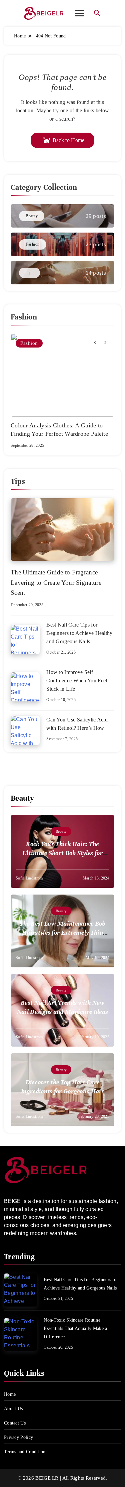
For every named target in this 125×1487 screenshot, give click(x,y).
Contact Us (15, 1423)
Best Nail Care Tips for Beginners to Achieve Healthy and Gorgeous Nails (79, 633)
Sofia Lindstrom (29, 878)
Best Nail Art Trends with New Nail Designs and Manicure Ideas (62, 1007)
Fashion (29, 343)
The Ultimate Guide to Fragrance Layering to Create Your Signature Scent (56, 582)
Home (10, 1394)
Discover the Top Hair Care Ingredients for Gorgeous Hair (62, 1086)
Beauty (61, 831)
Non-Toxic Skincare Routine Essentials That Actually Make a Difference (75, 1328)
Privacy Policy (18, 1437)
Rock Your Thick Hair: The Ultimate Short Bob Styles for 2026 (62, 853)
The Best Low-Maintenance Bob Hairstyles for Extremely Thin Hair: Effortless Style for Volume (62, 932)
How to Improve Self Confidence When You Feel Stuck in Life (76, 680)
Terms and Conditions (25, 1451)
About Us (13, 1408)
